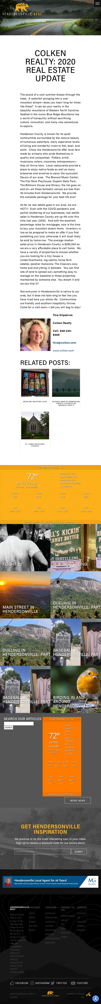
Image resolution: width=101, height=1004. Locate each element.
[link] (22, 983)
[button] (79, 851)
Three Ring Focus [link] (88, 994)
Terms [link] (80, 925)
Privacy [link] (81, 930)
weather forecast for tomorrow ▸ (50, 522)
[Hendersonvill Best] (50, 994)
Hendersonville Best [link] (22, 9)
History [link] (33, 925)
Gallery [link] (82, 921)
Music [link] (32, 930)
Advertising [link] (68, 915)
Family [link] (32, 921)
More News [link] (77, 800)
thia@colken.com (64, 342)
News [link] (64, 936)
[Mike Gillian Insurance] (50, 882)
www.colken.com (63, 350)
